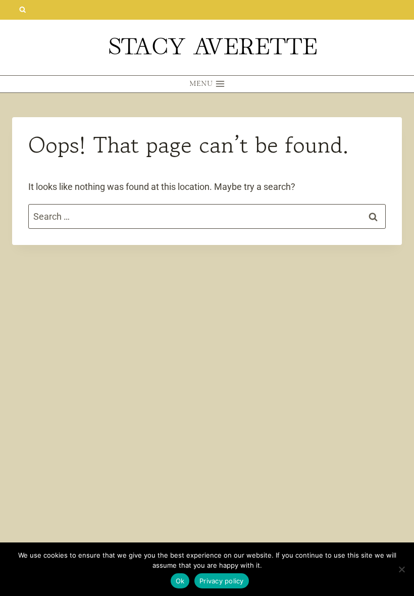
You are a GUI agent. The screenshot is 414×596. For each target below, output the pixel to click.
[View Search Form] (22, 10)
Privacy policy (221, 581)
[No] (401, 569)
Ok (180, 581)
